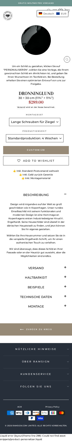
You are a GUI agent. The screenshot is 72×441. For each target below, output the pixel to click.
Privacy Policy (52, 407)
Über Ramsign (36, 361)
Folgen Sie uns (36, 386)
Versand (21, 107)
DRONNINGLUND (36, 93)
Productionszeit (35, 131)
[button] (52, 13)
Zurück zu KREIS (38, 329)
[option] (36, 3)
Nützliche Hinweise (36, 349)
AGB (19, 407)
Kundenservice (36, 373)
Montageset (34, 115)
